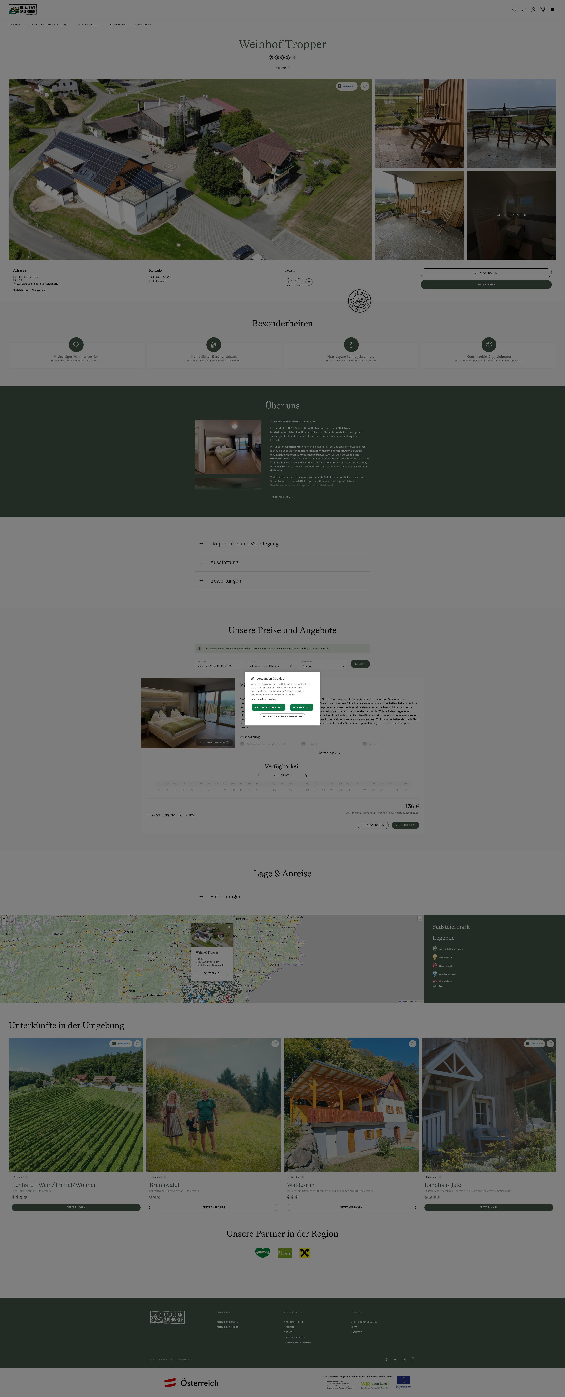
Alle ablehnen (301, 707)
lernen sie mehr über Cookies (263, 699)
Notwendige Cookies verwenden (282, 717)
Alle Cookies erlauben (268, 707)
